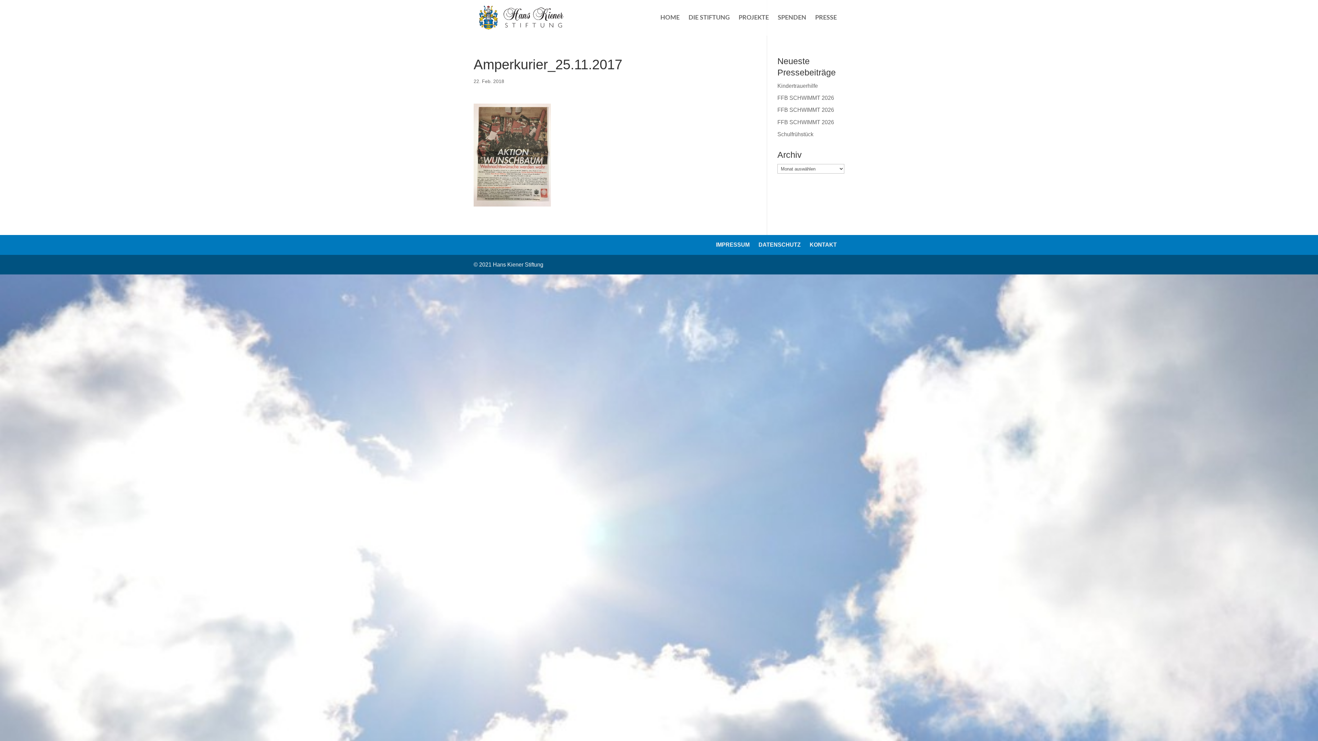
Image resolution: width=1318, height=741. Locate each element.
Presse (826, 18)
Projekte (754, 18)
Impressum (733, 245)
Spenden (792, 18)
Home (670, 18)
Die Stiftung (709, 18)
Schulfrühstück (795, 134)
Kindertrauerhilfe (797, 86)
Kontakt (823, 245)
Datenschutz (780, 245)
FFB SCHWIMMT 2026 (805, 98)
